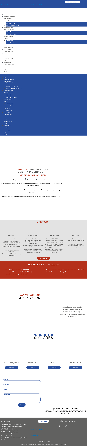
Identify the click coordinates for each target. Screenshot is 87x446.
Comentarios (7, 394)
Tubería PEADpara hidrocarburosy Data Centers (9, 65)
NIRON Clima (9, 32)
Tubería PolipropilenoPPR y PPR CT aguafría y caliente (9, 19)
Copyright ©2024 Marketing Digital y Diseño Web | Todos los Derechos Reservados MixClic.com (43, 444)
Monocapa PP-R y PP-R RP (13, 23)
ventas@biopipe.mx (36, 4)
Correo (5, 389)
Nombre (5, 379)
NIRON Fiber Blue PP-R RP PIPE (14, 25)
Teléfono (6, 384)
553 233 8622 (5, 4)
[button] (43, 75)
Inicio (5, 14)
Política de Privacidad (44, 441)
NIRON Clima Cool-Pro (11, 34)
